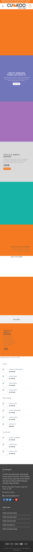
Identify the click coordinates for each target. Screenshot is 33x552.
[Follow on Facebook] (4, 499)
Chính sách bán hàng (9, 513)
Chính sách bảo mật (9, 521)
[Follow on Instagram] (7, 499)
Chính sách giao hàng (10, 529)
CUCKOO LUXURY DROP (4, 266)
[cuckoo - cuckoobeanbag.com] (16, 6)
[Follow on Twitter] (10, 499)
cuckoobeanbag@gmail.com (12, 496)
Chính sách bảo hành (9, 517)
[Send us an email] (13, 499)
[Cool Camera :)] (4, 248)
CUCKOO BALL (17, 267)
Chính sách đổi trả (9, 525)
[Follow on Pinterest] (16, 499)
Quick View (3, 272)
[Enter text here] (17, 329)
